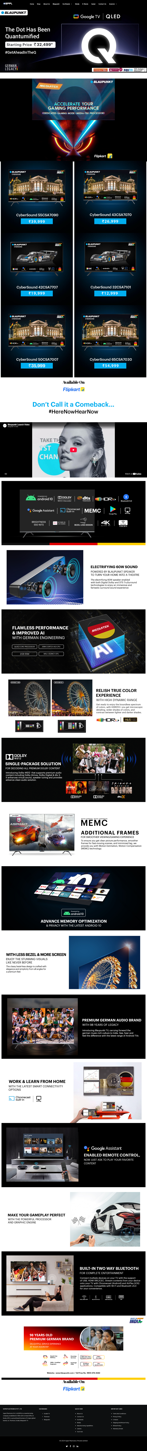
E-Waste (85, 4)
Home (32, 4)
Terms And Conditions (119, 1413)
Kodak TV (47, 1413)
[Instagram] (74, 1446)
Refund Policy (117, 1426)
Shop (38, 4)
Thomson (47, 1416)
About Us (46, 4)
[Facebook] (70, 1446)
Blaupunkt (56, 4)
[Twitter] (67, 1446)
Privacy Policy (117, 1416)
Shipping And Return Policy (121, 1423)
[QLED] (73, 40)
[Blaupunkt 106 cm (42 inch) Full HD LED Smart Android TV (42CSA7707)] (37, 269)
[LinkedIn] (77, 1446)
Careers (79, 1429)
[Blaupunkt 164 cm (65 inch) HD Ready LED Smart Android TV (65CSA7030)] (110, 341)
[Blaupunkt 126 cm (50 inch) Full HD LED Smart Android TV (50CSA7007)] (37, 341)
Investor (112, 4)
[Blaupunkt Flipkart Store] (73, 389)
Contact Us (102, 4)
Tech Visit (80, 1432)
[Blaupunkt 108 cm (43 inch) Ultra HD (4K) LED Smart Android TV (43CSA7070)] (110, 197)
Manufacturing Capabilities (85, 1426)
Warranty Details (118, 1429)
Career (93, 4)
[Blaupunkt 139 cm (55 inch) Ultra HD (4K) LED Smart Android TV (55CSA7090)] (37, 197)
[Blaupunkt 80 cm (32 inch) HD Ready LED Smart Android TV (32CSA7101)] (110, 269)
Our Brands (66, 4)
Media (77, 4)
